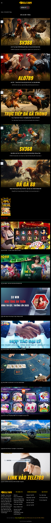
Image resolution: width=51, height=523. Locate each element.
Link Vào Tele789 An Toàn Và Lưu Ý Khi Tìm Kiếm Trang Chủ (12, 481)
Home (2, 12)
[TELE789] (25, 2)
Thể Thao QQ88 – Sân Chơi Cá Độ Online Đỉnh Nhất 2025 (11, 283)
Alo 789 (27, 517)
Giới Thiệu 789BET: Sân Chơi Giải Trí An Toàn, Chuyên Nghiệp (12, 382)
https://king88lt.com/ (20, 517)
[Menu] (1, 2)
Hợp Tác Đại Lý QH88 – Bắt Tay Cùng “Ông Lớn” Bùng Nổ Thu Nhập (13, 349)
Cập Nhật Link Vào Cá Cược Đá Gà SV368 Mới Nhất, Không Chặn (25, 153)
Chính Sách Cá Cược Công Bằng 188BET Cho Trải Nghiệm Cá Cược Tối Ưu (15, 415)
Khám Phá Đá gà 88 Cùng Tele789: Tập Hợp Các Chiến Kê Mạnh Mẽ (25, 188)
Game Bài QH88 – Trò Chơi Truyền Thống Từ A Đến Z (11, 250)
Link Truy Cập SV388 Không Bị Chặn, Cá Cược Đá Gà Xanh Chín (25, 47)
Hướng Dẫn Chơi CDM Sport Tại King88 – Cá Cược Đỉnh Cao (12, 448)
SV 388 (38, 517)
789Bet (42, 517)
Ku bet (31, 517)
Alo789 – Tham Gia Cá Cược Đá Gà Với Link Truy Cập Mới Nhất (25, 82)
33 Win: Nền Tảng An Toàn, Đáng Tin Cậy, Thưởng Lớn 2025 (12, 316)
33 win (34, 517)
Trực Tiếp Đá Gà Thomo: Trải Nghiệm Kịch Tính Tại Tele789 (25, 117)
